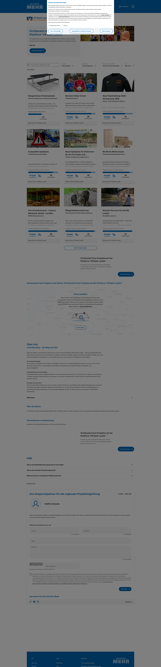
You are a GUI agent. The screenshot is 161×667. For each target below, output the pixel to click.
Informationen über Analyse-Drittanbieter (58, 22)
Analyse (65, 25)
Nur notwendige (55, 31)
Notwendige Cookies (55, 25)
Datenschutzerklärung (64, 16)
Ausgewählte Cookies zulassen (81, 31)
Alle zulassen (106, 31)
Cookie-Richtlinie (105, 15)
